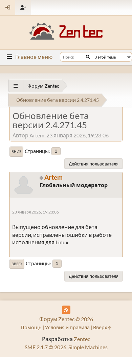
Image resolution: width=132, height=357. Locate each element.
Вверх (17, 264)
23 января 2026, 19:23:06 (35, 212)
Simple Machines (88, 347)
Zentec (82, 339)
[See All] (16, 86)
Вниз (16, 152)
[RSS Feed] (66, 310)
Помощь (31, 327)
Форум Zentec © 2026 (66, 319)
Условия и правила (67, 327)
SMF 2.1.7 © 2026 (45, 347)
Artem (53, 177)
